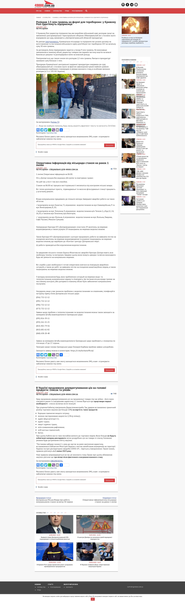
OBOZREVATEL (56, 461)
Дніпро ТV (54, 122)
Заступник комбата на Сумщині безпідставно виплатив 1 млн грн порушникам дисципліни (142, 204)
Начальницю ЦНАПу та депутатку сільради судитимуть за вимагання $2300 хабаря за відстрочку (142, 103)
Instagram (123, 4)
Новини (47, 11)
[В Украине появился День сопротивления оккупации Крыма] (94, 560)
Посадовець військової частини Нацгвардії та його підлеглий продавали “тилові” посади (142, 189)
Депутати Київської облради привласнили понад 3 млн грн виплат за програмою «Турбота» (142, 147)
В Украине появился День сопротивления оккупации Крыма (95, 565)
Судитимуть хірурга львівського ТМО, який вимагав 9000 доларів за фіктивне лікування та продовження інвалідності (142, 119)
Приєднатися (109, 145)
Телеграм (131, 4)
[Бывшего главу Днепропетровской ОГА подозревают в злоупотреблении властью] (54, 533)
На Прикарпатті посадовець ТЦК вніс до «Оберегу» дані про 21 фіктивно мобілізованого (142, 131)
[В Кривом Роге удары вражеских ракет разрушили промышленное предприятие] (54, 560)
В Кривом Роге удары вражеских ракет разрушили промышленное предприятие (55, 565)
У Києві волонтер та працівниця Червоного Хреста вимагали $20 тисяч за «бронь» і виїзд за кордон (142, 161)
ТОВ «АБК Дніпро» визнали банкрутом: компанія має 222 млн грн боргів (142, 174)
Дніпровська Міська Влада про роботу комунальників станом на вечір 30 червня (54, 500)
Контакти (69, 587)
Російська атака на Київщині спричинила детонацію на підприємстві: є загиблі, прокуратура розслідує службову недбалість (135, 40)
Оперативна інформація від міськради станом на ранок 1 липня (99, 500)
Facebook (127, 4)
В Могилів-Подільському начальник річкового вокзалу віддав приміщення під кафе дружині (142, 72)
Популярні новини (129, 60)
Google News (136, 4)
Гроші (67, 11)
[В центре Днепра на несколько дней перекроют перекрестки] (94, 533)
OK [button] (93, 599)
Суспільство (57, 11)
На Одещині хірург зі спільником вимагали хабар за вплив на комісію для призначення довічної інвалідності (142, 89)
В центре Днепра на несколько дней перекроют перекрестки (95, 538)
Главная (38, 17)
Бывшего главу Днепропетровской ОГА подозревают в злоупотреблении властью (55, 538)
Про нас (39, 11)
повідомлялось (51, 41)
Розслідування (77, 11)
